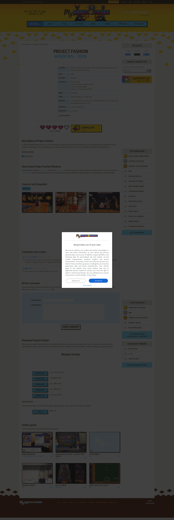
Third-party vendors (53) (84, 261)
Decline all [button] (75, 281)
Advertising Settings (79, 273)
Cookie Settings (80, 275)
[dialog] (87, 260)
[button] (87, 285)
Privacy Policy (91, 275)
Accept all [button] (98, 281)
